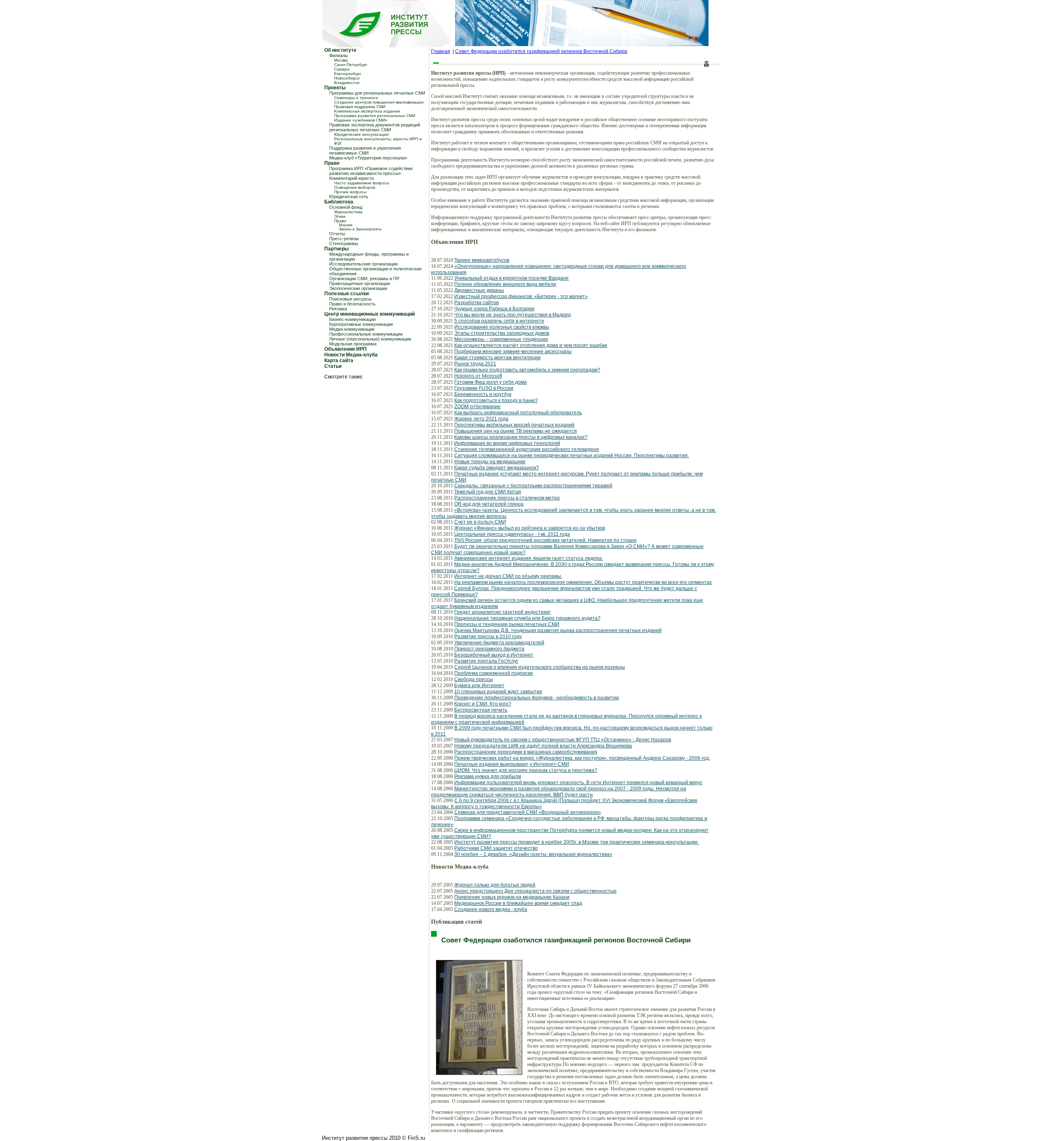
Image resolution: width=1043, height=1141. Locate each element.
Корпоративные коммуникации (361, 324)
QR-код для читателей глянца (489, 504)
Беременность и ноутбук (482, 394)
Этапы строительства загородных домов (501, 333)
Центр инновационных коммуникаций (369, 314)
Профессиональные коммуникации (366, 334)
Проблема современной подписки (493, 673)
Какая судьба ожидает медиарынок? (496, 468)
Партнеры (336, 249)
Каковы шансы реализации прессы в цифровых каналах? (521, 437)
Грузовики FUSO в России (483, 388)
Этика (339, 216)
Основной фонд (345, 207)
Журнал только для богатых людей (494, 885)
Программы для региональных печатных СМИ (377, 93)
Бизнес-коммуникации (352, 319)
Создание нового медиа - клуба (490, 909)
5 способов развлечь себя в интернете (499, 321)
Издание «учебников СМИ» (360, 120)
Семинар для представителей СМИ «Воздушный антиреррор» (527, 812)
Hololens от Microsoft (478, 376)
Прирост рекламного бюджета (489, 649)
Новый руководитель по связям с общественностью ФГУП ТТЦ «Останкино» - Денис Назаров (562, 740)
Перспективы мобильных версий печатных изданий (514, 425)
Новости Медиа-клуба (351, 355)
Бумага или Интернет (479, 685)
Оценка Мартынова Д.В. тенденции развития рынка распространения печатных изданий (558, 630)
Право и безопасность (352, 303)
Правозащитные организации (359, 283)
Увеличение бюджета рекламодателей (499, 643)
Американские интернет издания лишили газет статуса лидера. (528, 558)
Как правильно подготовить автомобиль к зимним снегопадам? (527, 370)
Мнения (345, 225)
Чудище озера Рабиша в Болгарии (494, 309)
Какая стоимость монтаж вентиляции (497, 357)
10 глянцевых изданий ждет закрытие (498, 691)
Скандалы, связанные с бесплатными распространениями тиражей (533, 486)
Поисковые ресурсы (350, 298)
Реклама (338, 308)
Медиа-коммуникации (351, 329)
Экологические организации (358, 288)
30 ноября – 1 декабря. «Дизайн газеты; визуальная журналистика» (533, 854)
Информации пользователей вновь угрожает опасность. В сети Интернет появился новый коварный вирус (578, 782)
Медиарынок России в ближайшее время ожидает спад (518, 903)
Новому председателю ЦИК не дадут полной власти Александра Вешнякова (543, 746)
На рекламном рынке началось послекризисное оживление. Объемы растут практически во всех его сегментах (583, 582)
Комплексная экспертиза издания (367, 111)
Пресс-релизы (344, 238)
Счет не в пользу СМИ (480, 522)
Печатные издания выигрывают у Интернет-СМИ (511, 764)
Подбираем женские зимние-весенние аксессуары (513, 351)
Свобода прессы (473, 679)
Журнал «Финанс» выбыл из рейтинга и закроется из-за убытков (529, 528)
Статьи (332, 366)
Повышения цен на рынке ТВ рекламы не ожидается (515, 431)
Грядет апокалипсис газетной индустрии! (502, 612)
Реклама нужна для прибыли (487, 776)
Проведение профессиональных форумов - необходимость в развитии (536, 698)
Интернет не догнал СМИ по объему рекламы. (508, 576)
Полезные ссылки (346, 293)
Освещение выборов (354, 187)
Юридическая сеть (348, 196)
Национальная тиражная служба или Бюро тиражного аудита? (527, 618)
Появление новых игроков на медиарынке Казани (512, 897)
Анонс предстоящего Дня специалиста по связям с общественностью (535, 891)
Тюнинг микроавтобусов (481, 260)
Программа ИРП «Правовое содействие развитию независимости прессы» (371, 171)
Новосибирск (346, 78)
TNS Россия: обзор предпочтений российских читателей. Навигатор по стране (545, 540)
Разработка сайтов (476, 302)
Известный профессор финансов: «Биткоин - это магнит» (521, 296)
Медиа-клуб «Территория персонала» (368, 157)
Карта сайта (338, 360)
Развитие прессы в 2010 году (488, 636)
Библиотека (338, 202)
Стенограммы (343, 243)
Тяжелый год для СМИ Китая (487, 492)
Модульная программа (352, 343)
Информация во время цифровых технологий (507, 443)
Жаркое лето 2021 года (481, 419)
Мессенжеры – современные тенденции (501, 339)
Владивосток (346, 82)
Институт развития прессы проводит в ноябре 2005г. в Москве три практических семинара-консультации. (576, 842)
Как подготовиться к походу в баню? (496, 400)
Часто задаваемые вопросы (361, 183)
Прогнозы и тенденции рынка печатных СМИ (506, 624)
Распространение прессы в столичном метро (507, 498)
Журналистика (348, 212)
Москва (341, 60)
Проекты (334, 88)
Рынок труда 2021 (475, 364)
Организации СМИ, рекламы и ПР (364, 278)
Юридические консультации (361, 134)
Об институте (340, 50)
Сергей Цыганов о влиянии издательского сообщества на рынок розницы (539, 667)
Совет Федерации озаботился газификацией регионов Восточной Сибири (541, 51)
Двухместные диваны (479, 290)
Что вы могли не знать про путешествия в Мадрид (512, 315)
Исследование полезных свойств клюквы (501, 327)
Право (331, 163)
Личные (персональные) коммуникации (370, 338)
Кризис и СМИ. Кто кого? (482, 704)
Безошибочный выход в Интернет (493, 655)
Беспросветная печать (480, 710)
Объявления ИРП (345, 349)
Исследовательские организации (363, 263)
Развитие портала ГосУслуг (486, 661)
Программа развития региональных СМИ (374, 115)
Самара (342, 69)
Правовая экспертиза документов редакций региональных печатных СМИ (374, 127)
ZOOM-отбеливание (477, 406)
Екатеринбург (347, 73)
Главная (440, 51)
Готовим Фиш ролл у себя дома (490, 382)
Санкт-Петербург (350, 64)
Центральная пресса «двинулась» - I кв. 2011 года (512, 534)
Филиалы (338, 55)
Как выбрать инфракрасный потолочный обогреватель (518, 413)
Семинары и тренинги (356, 97)
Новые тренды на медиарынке (490, 461)
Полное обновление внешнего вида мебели (505, 284)
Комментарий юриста (351, 178)
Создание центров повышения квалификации (379, 102)
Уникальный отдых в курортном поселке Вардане (511, 278)
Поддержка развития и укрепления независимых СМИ (365, 150)
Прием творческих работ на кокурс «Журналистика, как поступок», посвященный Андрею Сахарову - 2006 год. (582, 758)
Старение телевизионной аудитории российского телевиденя (526, 449)
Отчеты (337, 233)
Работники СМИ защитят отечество (496, 848)
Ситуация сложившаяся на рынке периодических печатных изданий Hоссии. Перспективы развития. (571, 455)
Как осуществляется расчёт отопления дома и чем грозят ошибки (530, 345)
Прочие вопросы (350, 192)
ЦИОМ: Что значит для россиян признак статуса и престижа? (525, 770)
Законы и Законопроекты (360, 229)
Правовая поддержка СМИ (359, 106)
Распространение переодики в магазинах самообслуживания (525, 752)
